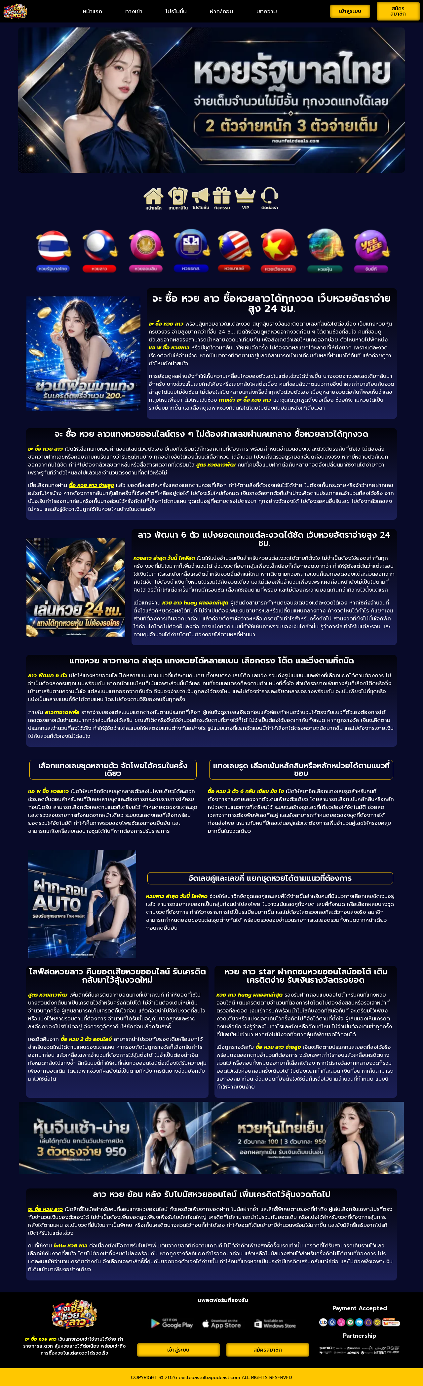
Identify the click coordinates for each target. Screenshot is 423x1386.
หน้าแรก (92, 11)
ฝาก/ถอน (221, 11)
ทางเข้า (133, 11)
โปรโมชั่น (176, 11)
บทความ (266, 11)
